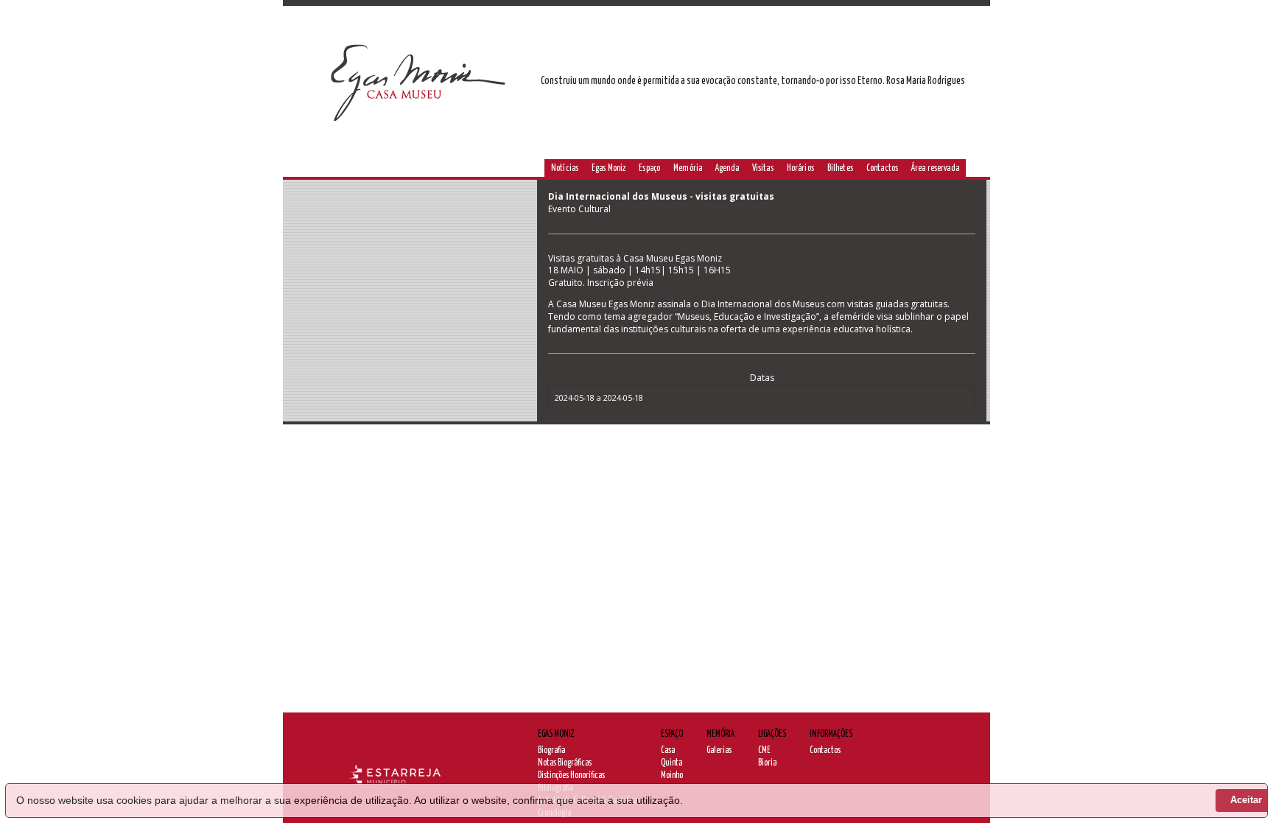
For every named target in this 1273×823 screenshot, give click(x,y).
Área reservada (935, 168)
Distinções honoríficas (571, 775)
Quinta (671, 763)
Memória (687, 168)
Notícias (564, 168)
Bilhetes (840, 168)
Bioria (767, 763)
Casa (668, 750)
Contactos (882, 168)
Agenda (727, 168)
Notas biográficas (565, 763)
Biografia (551, 750)
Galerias (719, 750)
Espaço (649, 168)
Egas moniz (556, 734)
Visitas (763, 168)
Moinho (672, 775)
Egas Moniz (608, 168)
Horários (800, 168)
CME (764, 750)
